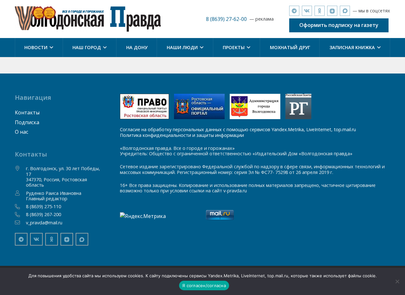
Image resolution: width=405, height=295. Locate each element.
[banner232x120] (144, 106)
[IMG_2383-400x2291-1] (255, 106)
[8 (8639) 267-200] (20, 214)
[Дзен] (332, 11)
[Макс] (345, 11)
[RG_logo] (298, 106)
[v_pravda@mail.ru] (20, 222)
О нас (21, 131)
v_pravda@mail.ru (44, 223)
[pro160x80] (199, 106)
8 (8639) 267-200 (43, 214)
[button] (50, 47)
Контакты (27, 112)
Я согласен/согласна (204, 285)
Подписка (27, 122)
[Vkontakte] (307, 11)
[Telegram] (294, 11)
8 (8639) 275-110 (43, 206)
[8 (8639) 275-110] (20, 206)
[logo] (88, 19)
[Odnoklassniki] (320, 11)
